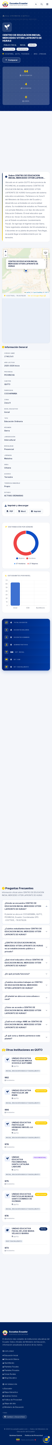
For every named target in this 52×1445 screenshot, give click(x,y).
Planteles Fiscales (11, 1367)
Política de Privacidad (13, 1400)
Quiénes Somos (10, 1396)
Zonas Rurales (10, 1374)
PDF (11, 511)
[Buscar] (41, 4)
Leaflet (28, 292)
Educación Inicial (11, 1355)
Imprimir (37, 511)
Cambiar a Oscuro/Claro (16, 1417)
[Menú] (47, 4)
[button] (26, 270)
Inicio (6, 16)
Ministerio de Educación (14, 1407)
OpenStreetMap (37, 292)
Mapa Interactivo (11, 1392)
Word (23, 511)
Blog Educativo (11, 1378)
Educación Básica (12, 1359)
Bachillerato (9, 1363)
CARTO (46, 292)
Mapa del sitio (10, 1403)
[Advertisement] (26, 140)
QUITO (25, 16)
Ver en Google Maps (36, 296)
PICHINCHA (15, 16)
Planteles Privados (11, 1370)
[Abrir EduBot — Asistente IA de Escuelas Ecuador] (46, 1439)
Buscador (8, 1389)
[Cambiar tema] (36, 4)
